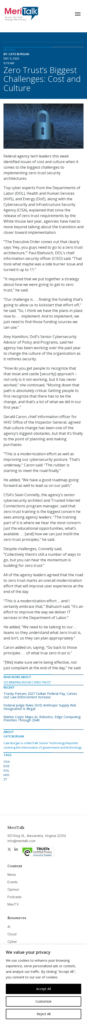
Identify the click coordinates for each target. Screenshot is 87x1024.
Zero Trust (42, 682)
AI (8, 927)
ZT (5, 779)
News (11, 875)
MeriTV (13, 904)
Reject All (44, 1014)
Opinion (13, 889)
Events (12, 882)
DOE (6, 766)
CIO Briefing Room (17, 682)
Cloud (11, 934)
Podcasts (14, 897)
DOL (6, 770)
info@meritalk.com (21, 841)
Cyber (12, 942)
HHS (6, 775)
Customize (43, 1001)
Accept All (43, 989)
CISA (6, 762)
